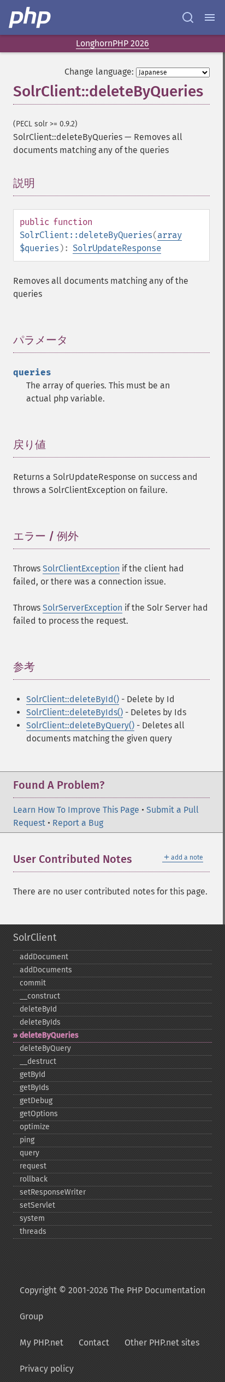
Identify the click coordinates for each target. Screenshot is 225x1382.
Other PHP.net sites (162, 1342)
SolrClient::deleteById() (72, 699)
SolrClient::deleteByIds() (74, 712)
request (33, 1166)
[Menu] (210, 17)
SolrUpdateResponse (117, 248)
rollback (34, 1179)
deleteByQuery (45, 1048)
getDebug (36, 1100)
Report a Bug (77, 823)
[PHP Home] (30, 17)
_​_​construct (40, 996)
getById (32, 1074)
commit (33, 983)
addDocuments (46, 970)
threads (33, 1231)
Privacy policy (47, 1368)
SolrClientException (81, 568)
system (32, 1218)
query (29, 1153)
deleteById (38, 1009)
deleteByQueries (49, 1035)
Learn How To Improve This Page (76, 810)
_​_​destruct (38, 1061)
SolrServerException (82, 607)
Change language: (99, 71)
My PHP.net (41, 1342)
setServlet (37, 1205)
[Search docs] (188, 17)
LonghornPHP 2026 (112, 43)
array (169, 235)
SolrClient (34, 937)
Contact (94, 1342)
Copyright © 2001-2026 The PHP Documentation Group (112, 1303)
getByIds (34, 1087)
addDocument (44, 956)
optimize (35, 1126)
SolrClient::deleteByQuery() (80, 725)
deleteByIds (40, 1022)
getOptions (39, 1113)
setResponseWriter (53, 1192)
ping (27, 1139)
